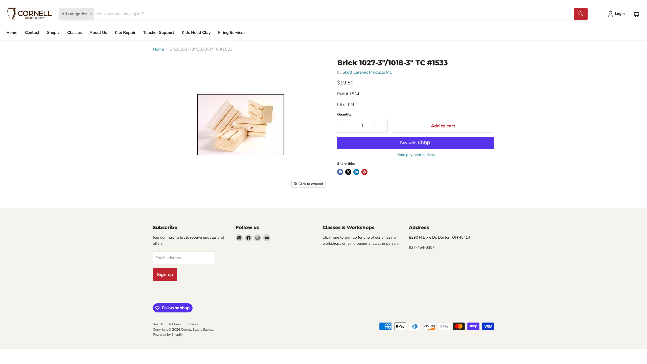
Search (158, 324)
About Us (98, 32)
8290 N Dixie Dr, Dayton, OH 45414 (439, 237)
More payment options (416, 155)
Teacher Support (158, 32)
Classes (74, 32)
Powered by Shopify (168, 334)
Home (11, 32)
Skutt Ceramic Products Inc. (367, 72)
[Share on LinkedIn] (356, 172)
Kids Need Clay (196, 32)
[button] (617, 14)
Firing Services (231, 32)
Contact (32, 32)
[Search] (581, 14)
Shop (52, 32)
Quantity (344, 114)
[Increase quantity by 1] (381, 126)
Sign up (165, 274)
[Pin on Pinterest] (364, 172)
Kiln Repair (125, 32)
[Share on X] (348, 172)
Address (175, 324)
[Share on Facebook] (340, 172)
